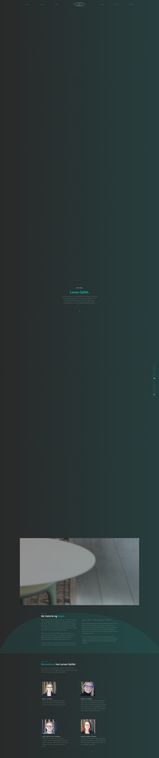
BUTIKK (27, 4)
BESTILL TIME (154, 388)
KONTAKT (131, 4)
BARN (57, 4)
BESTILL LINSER (154, 371)
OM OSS (117, 4)
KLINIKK (42, 4)
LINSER (102, 4)
